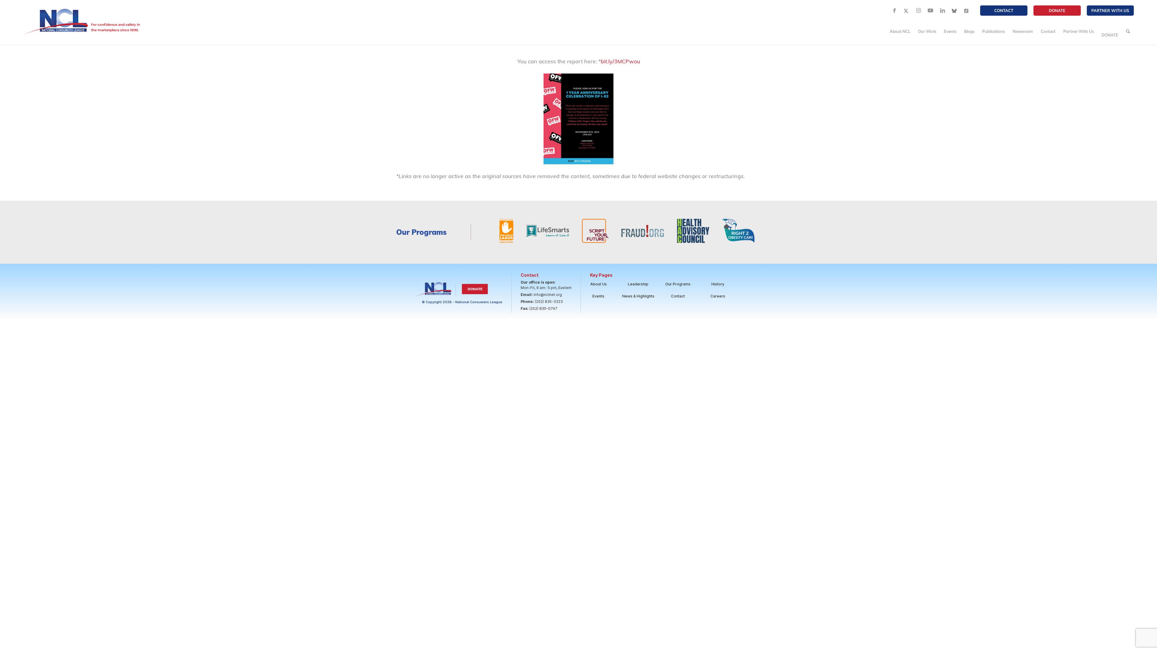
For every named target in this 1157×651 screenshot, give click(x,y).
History (717, 284)
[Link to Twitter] (906, 10)
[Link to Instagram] (918, 10)
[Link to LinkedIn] (942, 10)
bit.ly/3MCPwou (620, 61)
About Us (598, 284)
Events (598, 296)
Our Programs (678, 284)
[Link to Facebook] (894, 10)
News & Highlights (638, 296)
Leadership (638, 284)
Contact (1003, 10)
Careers (717, 296)
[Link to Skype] (954, 10)
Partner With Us (1110, 10)
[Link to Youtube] (930, 10)
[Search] (1128, 31)
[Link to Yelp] (966, 10)
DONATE (1057, 10)
